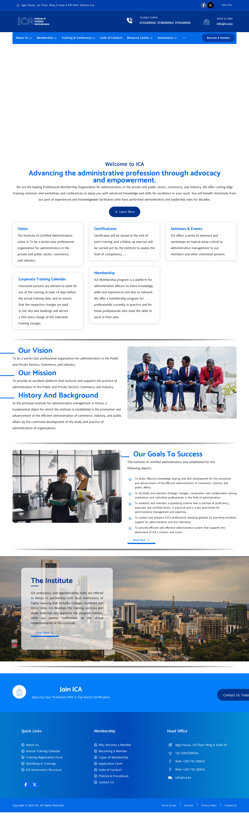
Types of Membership (113, 757)
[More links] (184, 38)
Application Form (110, 763)
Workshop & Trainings (41, 763)
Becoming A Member (113, 751)
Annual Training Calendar (43, 751)
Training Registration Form (44, 757)
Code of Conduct (110, 770)
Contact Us (106, 782)
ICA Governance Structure (43, 770)
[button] (204, 5)
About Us (32, 745)
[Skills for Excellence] (33, 21)
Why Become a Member (115, 745)
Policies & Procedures (113, 776)
